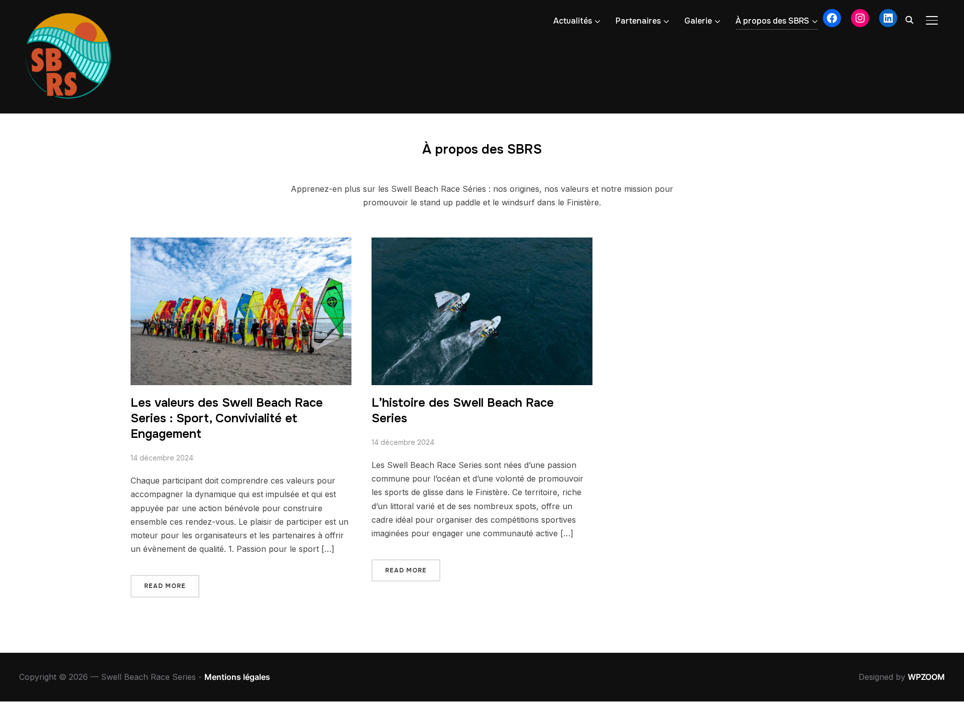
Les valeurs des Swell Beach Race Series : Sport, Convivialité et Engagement (227, 418)
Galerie (698, 21)
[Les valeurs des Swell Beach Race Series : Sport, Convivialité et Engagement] (241, 244)
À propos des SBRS (772, 21)
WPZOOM (926, 677)
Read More (165, 586)
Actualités (572, 21)
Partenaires (638, 21)
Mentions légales (237, 677)
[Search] (910, 19)
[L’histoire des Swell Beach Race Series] (482, 244)
